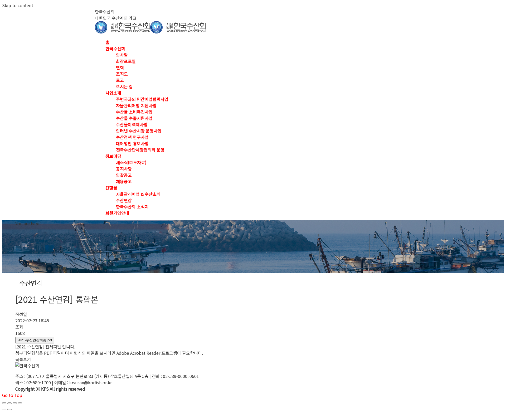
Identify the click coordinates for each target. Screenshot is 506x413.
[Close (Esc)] (4, 403)
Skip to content (17, 5)
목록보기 (23, 359)
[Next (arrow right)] (9, 409)
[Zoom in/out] (20, 403)
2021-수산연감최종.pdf (34, 340)
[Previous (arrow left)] (4, 409)
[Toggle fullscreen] (15, 403)
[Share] (9, 403)
